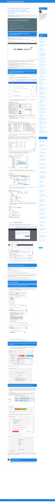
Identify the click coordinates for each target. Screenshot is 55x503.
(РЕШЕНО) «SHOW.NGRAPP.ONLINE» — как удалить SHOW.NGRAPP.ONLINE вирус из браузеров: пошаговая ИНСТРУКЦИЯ (42, 97)
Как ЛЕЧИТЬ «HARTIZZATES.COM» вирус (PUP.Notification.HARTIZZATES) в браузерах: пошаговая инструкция (43, 83)
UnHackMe (23, 268)
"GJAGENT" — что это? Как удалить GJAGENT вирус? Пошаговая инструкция (42, 240)
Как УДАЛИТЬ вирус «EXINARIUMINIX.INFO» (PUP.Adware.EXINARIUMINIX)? (42, 222)
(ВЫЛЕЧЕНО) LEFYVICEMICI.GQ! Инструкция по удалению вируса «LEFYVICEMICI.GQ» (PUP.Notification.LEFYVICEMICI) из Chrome (43, 123)
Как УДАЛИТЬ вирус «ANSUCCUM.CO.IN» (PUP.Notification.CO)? (41, 39)
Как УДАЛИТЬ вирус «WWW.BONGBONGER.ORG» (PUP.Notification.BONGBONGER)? (42, 152)
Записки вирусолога (15, 1)
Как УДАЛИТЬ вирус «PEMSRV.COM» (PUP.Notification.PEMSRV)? (42, 225)
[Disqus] (22, 473)
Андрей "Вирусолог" (15, 16)
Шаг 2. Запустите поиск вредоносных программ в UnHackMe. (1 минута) (16, 270)
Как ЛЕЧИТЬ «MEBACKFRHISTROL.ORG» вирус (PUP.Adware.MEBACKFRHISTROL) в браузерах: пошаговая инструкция (43, 119)
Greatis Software (26, 268)
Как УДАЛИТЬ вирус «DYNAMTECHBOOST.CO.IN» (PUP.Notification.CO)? (42, 76)
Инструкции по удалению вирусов (15, 15)
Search (41, 247)
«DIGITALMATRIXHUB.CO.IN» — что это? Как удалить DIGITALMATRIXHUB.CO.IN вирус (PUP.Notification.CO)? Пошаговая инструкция (43, 73)
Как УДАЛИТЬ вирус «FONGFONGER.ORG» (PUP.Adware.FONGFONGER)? (42, 156)
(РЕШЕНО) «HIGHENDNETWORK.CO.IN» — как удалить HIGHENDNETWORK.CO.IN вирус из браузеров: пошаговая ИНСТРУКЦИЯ (43, 131)
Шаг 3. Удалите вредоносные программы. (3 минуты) (13, 271)
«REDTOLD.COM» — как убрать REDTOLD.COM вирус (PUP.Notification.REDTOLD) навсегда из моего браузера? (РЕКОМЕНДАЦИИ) (42, 93)
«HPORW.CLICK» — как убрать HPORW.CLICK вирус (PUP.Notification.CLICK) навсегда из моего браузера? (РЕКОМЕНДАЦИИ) (43, 127)
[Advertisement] (43, 26)
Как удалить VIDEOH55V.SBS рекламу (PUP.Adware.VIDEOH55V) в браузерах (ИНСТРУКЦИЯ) (43, 109)
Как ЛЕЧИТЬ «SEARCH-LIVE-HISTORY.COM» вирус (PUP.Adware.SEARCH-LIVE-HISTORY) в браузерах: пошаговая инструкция (42, 200)
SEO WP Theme (9, 500)
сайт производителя (29, 289)
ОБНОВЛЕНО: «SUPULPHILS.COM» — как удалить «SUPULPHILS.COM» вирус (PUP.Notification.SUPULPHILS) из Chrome (43, 101)
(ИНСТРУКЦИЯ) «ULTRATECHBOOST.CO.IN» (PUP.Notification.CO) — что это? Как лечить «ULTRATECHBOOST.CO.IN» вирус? (43, 105)
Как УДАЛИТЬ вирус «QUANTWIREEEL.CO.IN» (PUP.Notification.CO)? (41, 115)
